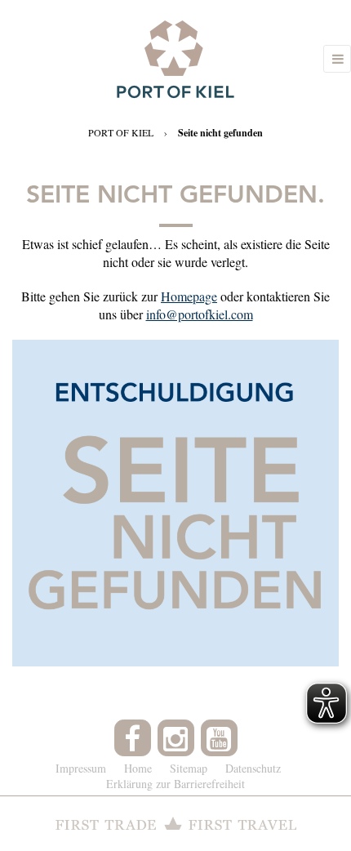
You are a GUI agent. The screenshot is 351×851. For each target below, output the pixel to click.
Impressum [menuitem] (81, 768)
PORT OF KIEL (120, 132)
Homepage (189, 296)
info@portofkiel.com (199, 314)
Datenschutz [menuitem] (253, 768)
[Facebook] (132, 738)
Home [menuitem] (138, 768)
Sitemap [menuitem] (188, 768)
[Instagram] (176, 738)
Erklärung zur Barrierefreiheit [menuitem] (175, 783)
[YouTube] (219, 738)
